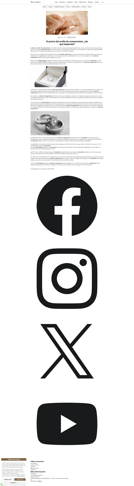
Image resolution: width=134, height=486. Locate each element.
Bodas (44, 6)
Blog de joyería (35, 468)
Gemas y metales (76, 6)
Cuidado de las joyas (59, 6)
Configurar (13, 482)
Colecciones (62, 2)
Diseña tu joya (82, 2)
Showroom (90, 2)
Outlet (76, 2)
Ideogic (40, 481)
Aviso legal (33, 473)
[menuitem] (56, 2)
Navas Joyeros (42, 60)
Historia (84, 6)
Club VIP (33, 466)
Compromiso (70, 2)
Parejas (50, 6)
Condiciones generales (37, 475)
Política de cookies (20, 476)
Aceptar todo (20, 479)
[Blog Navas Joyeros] (36, 2)
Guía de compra (35, 477)
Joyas (56, 2)
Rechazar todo (7, 479)
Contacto (97, 2)
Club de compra (35, 465)
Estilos (67, 6)
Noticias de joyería (71, 37)
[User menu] (102, 2)
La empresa (34, 463)
